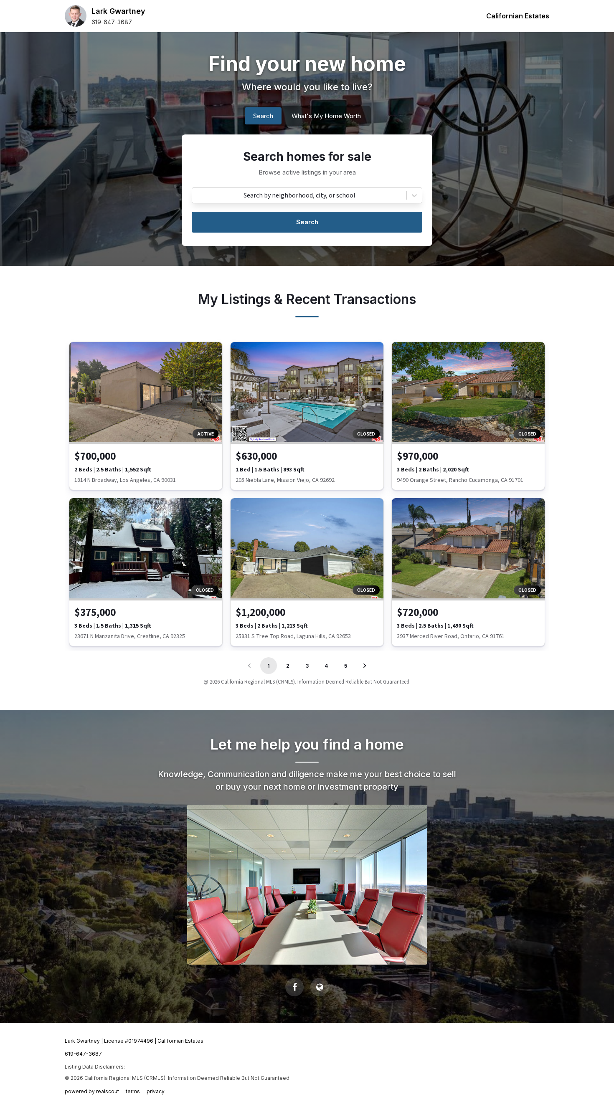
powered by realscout (92, 1091)
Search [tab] (263, 116)
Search (307, 222)
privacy (156, 1091)
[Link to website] (319, 987)
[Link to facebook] (294, 987)
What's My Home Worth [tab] (326, 116)
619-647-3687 (111, 21)
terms (133, 1091)
